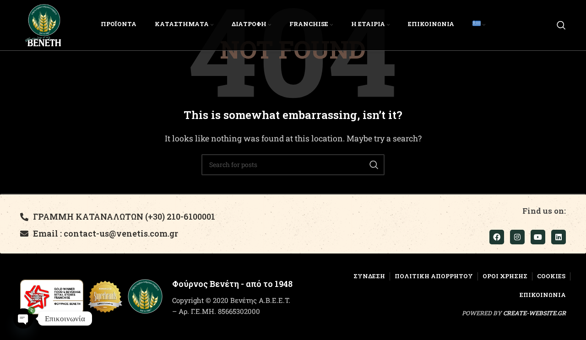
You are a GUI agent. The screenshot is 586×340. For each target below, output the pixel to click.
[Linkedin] (558, 237)
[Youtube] (538, 237)
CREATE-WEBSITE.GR (534, 313)
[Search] (561, 25)
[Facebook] (496, 237)
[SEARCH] (374, 164)
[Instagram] (517, 237)
